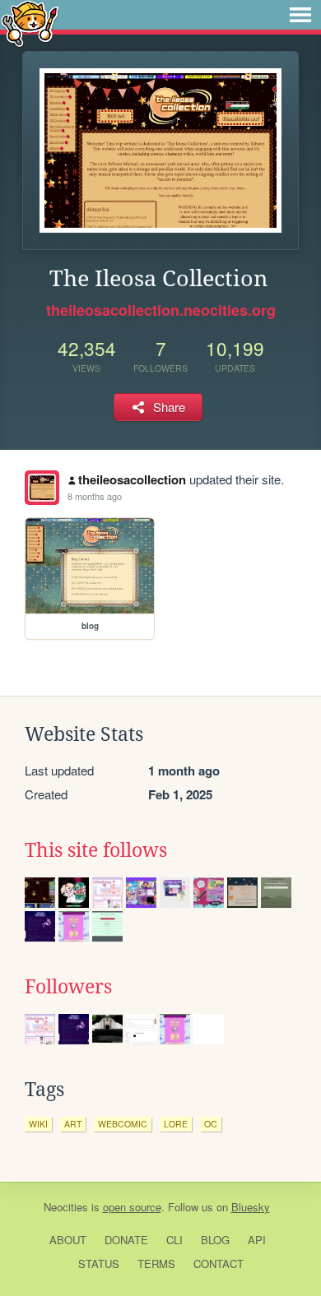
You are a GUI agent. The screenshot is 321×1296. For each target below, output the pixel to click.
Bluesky (250, 1207)
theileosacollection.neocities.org (161, 310)
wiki (38, 1124)
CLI (174, 1239)
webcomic (122, 1124)
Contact (218, 1263)
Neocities (66, 1207)
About (67, 1239)
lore (176, 1124)
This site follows (96, 850)
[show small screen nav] (300, 15)
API (257, 1239)
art (72, 1124)
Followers (68, 986)
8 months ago (94, 495)
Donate (126, 1239)
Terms (156, 1263)
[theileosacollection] (42, 488)
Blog (215, 1239)
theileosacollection (132, 479)
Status (98, 1263)
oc (210, 1124)
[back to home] (30, 22)
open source (132, 1207)
